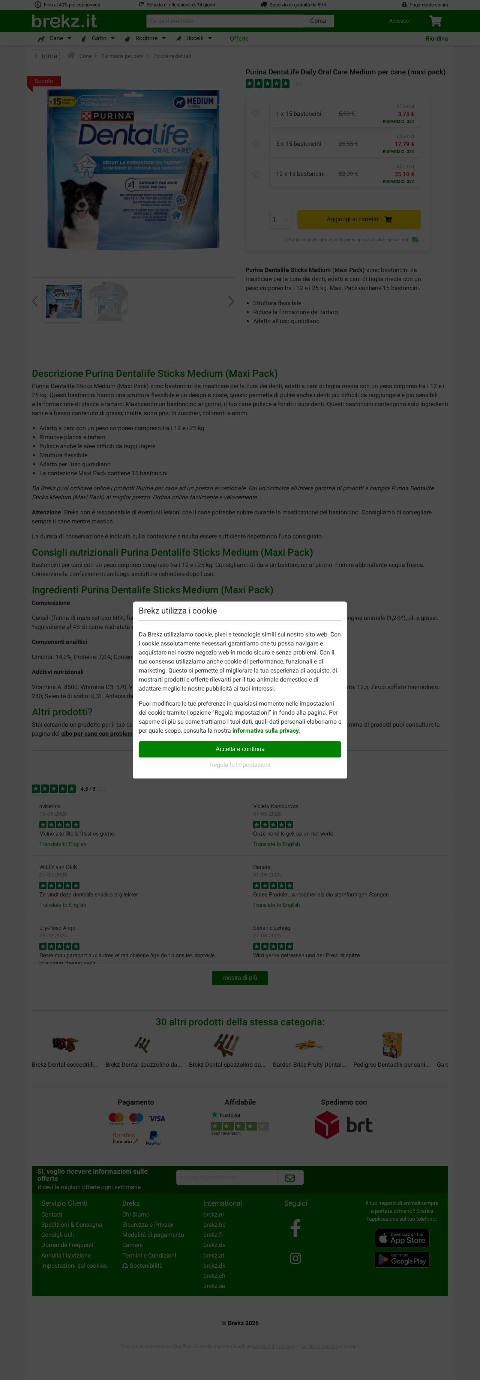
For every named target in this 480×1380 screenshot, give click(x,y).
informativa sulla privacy (265, 730)
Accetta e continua (240, 749)
